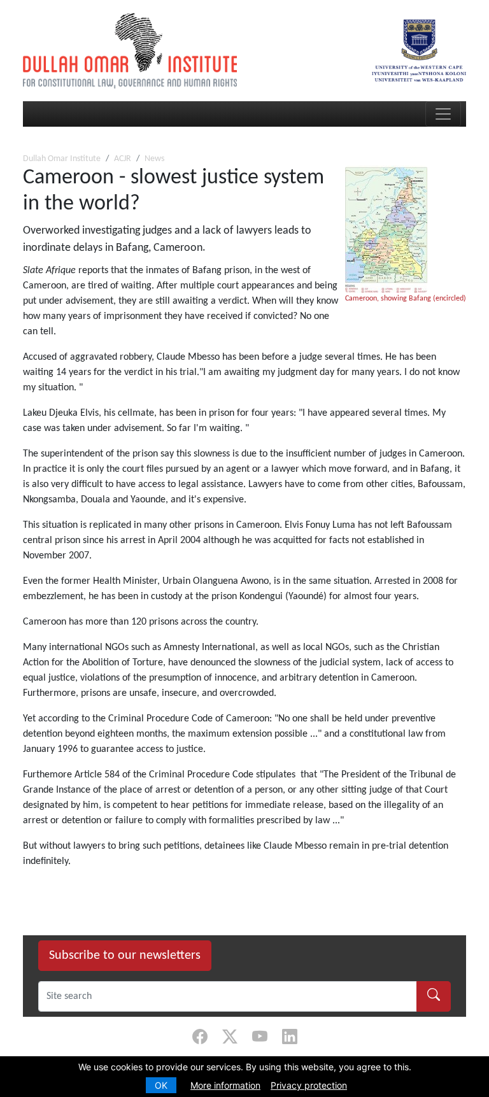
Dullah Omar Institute (62, 159)
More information (225, 1085)
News (154, 159)
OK (161, 1085)
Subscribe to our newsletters (125, 955)
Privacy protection (309, 1085)
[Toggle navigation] (443, 114)
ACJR (122, 159)
